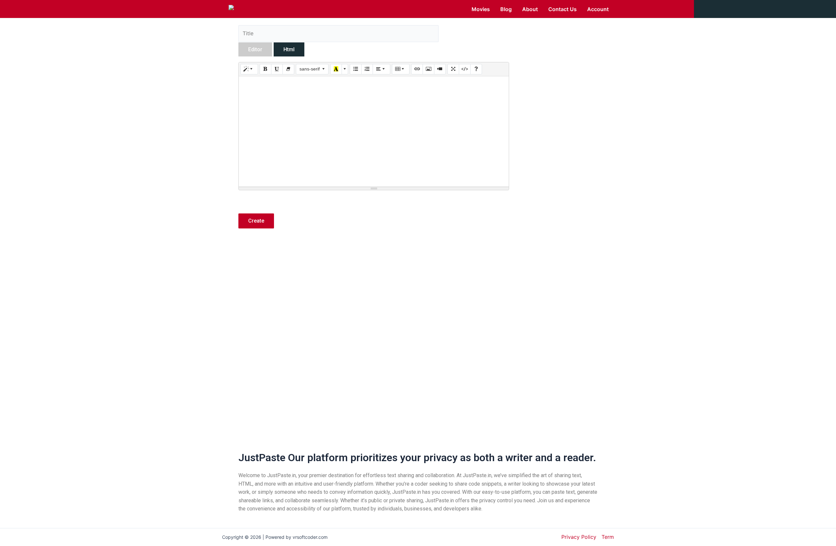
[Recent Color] (336, 69)
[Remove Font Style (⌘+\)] (288, 69)
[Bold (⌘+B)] (265, 69)
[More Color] (345, 69)
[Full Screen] (453, 69)
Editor (255, 49)
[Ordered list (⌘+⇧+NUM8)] (367, 69)
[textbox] (374, 131)
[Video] (440, 69)
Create (256, 221)
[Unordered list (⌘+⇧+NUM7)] (356, 69)
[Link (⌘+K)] (417, 69)
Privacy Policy (578, 537)
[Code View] (465, 69)
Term (608, 537)
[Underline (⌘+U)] (277, 69)
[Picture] (428, 69)
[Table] (401, 69)
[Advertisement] (373, 290)
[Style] (249, 69)
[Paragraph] (381, 69)
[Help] (476, 69)
